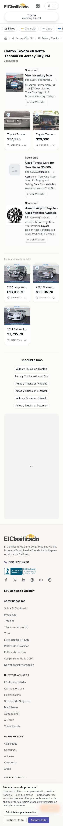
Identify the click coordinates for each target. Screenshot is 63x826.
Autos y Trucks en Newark (31, 398)
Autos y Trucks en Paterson (31, 405)
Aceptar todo (39, 820)
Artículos (9, 756)
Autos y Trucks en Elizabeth (32, 390)
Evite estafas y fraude (16, 639)
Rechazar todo (15, 820)
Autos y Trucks (50, 38)
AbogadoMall (12, 713)
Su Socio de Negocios (17, 701)
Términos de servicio (16, 627)
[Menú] (51, 6)
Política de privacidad (16, 645)
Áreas (7, 768)
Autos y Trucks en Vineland (31, 383)
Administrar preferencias (21, 812)
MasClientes (11, 707)
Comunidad (10, 743)
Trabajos (9, 620)
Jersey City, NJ (24, 38)
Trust (7, 633)
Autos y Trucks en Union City (31, 376)
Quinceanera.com (14, 688)
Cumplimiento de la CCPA (18, 658)
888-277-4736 (18, 562)
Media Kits (10, 614)
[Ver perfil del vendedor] (8, 115)
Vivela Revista (12, 726)
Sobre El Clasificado (15, 608)
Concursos (10, 749)
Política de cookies (15, 652)
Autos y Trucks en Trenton (31, 368)
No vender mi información (19, 664)
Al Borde (9, 719)
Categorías (10, 762)
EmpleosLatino (12, 694)
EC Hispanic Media (15, 682)
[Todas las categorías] (38, 6)
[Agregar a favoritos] (25, 145)
